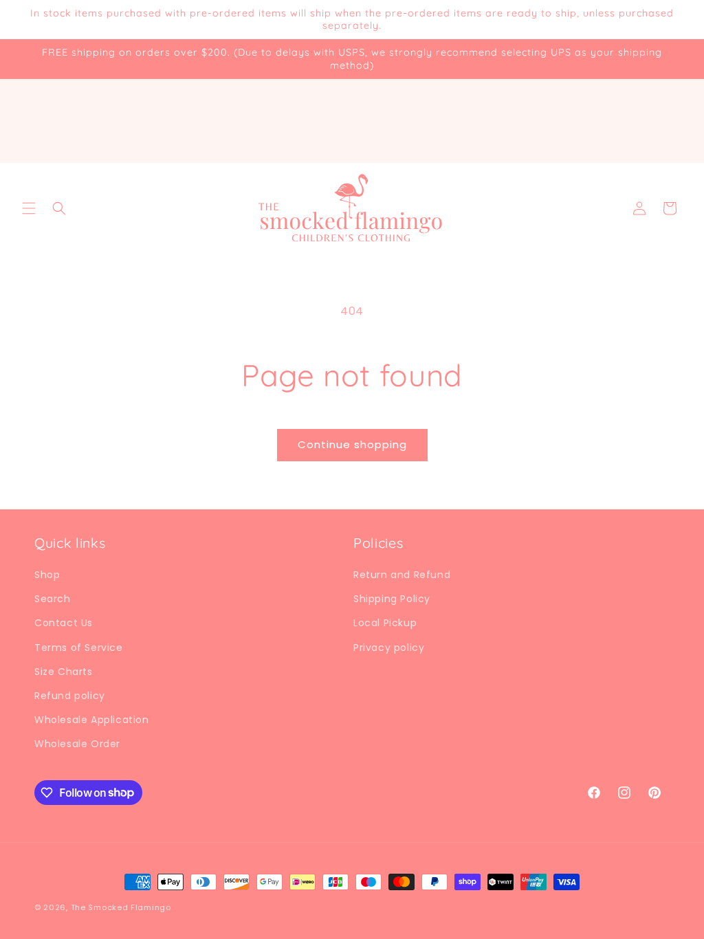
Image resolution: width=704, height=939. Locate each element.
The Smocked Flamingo (121, 907)
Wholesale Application (91, 720)
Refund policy (69, 696)
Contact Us (63, 623)
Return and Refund (401, 575)
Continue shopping (352, 444)
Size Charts (63, 671)
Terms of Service (78, 647)
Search (52, 599)
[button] (29, 208)
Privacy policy (388, 647)
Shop (47, 575)
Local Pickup (385, 623)
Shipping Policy (391, 599)
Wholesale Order (77, 744)
